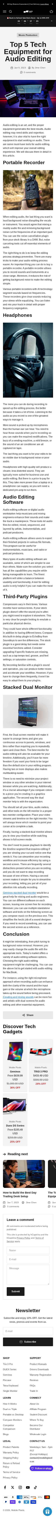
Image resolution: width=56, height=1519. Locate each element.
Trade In (34, 1391)
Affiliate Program (38, 1409)
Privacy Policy (23, 1238)
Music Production (28, 35)
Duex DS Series (15, 1125)
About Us (34, 1403)
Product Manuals (38, 1364)
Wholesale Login (38, 1434)
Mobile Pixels (15, 1067)
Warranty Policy (11, 1452)
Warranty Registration (41, 1375)
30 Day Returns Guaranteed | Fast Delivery (28, 4)
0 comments (30, 72)
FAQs (33, 1385)
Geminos (15, 1071)
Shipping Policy (11, 1458)
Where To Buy (37, 1420)
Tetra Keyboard (10, 1385)
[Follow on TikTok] (35, 1487)
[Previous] (3, 4)
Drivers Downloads (39, 1369)
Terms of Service (11, 1472)
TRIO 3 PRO (41, 1071)
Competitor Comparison (9, 1427)
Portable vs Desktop (13, 1414)
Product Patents (11, 1447)
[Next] (52, 4)
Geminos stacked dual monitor (19, 893)
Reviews (34, 1380)
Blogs (6, 1434)
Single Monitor (10, 1391)
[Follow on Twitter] (13, 1487)
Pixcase (7, 1380)
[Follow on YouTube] (28, 1487)
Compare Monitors (12, 1420)
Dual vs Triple (10, 1409)
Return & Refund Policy (11, 1465)
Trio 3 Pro (8, 1364)
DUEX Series (10, 1369)
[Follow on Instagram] (20, 1487)
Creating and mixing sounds (18, 997)
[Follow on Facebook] (5, 1487)
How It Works (10, 1403)
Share (30, 1015)
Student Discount (38, 1414)
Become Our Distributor (36, 1427)
